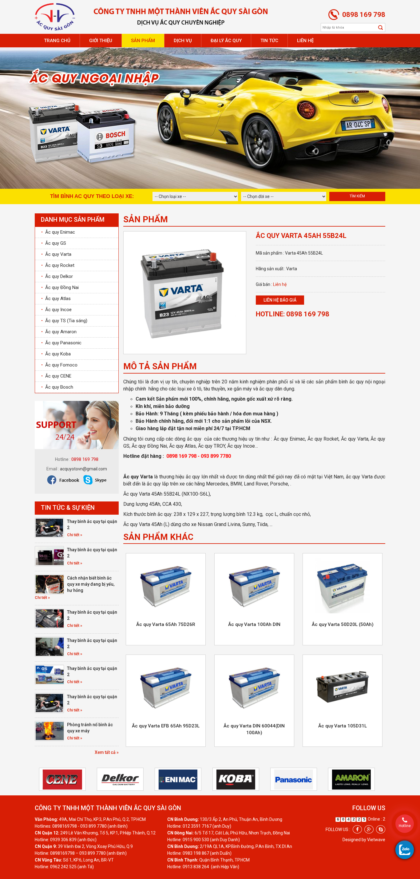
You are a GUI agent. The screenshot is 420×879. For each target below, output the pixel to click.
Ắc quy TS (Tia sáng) (64, 320)
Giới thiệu (100, 40)
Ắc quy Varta (56, 254)
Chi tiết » (74, 535)
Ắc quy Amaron (59, 332)
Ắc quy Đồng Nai (60, 287)
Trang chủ (57, 40)
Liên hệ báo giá (279, 300)
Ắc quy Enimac (58, 232)
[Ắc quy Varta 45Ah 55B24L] (184, 292)
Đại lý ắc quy (226, 40)
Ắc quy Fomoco (59, 365)
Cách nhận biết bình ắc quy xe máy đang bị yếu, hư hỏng (90, 584)
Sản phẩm (143, 40)
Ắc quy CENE (56, 376)
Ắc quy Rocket (57, 265)
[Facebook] (357, 829)
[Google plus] (369, 829)
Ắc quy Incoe (56, 309)
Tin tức (269, 40)
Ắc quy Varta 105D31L (342, 726)
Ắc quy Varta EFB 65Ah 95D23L (166, 726)
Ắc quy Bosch (57, 387)
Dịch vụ (183, 40)
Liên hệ (305, 40)
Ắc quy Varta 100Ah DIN (254, 624)
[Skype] (380, 829)
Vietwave (376, 839)
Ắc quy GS (53, 243)
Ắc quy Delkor (57, 276)
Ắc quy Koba (56, 354)
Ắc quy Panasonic (61, 343)
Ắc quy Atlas (56, 298)
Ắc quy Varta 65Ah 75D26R (165, 624)
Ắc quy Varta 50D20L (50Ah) (343, 624)
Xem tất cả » (107, 752)
